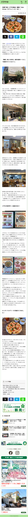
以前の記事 (8, 43)
